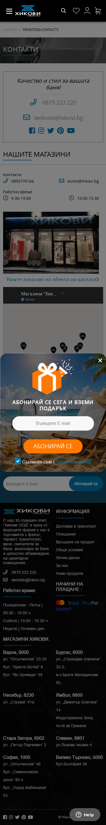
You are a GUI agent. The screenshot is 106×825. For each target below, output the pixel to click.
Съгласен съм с (56, 462)
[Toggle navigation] (9, 11)
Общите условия (73, 462)
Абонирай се (53, 446)
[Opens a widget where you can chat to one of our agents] (84, 815)
